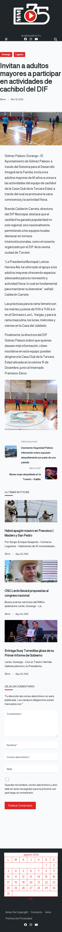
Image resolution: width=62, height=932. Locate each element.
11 (16, 876)
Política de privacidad (19, 918)
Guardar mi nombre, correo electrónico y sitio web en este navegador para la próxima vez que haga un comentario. (31, 788)
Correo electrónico (18, 757)
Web (9, 769)
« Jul (30, 898)
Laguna (19, 54)
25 (15, 887)
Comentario (14, 713)
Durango (6, 54)
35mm (3, 99)
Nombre (12, 745)
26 (23, 887)
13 (31, 876)
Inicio (48, 912)
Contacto (36, 912)
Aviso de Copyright (17, 912)
